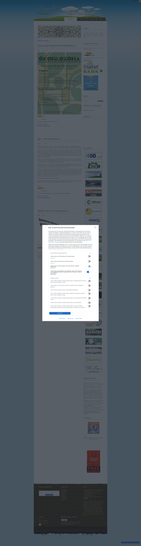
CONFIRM (60, 313)
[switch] (89, 256)
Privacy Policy (79, 318)
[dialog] (70, 273)
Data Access (70, 318)
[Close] (96, 227)
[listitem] (70, 253)
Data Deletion (62, 318)
